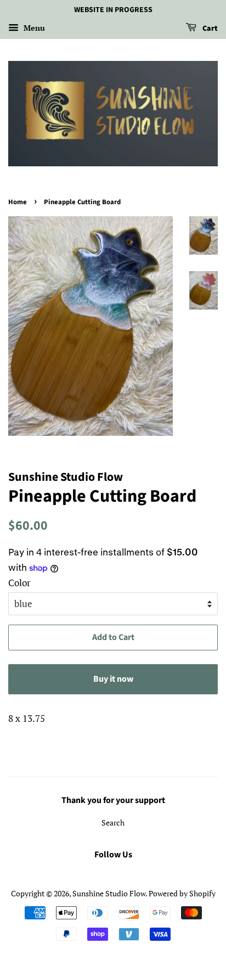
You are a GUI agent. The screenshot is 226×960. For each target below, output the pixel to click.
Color (19, 582)
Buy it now (113, 679)
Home (17, 202)
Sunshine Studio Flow (108, 893)
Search (113, 822)
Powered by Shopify (182, 893)
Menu (33, 28)
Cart (209, 28)
